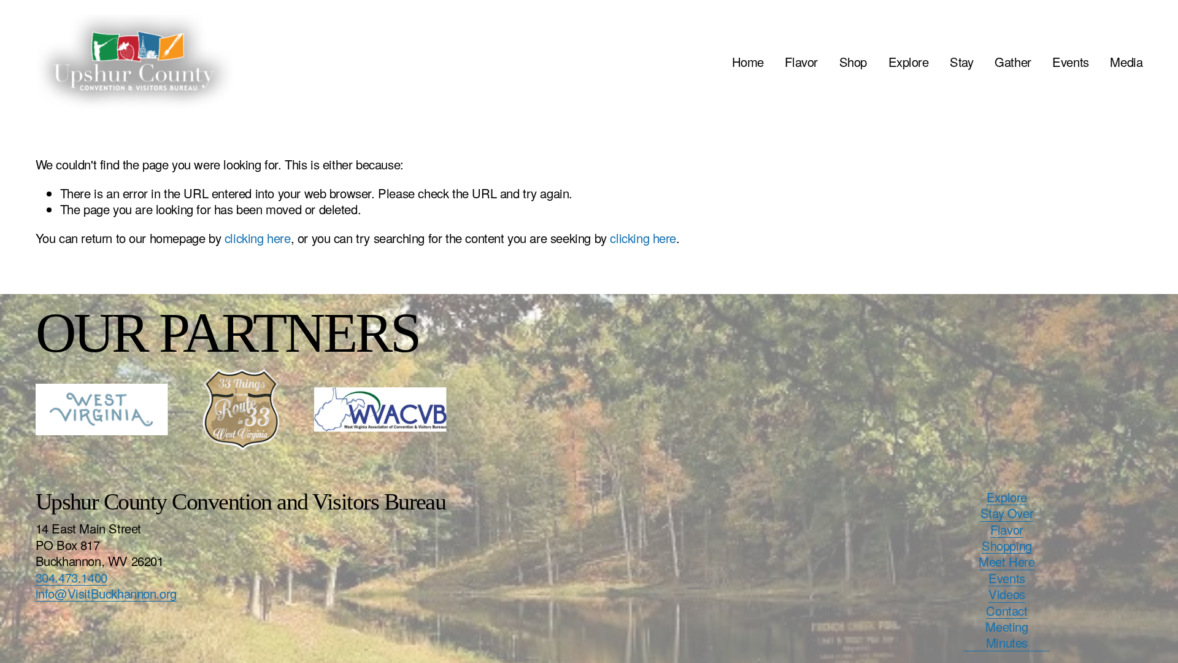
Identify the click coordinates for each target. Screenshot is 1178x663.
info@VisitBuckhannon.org (106, 594)
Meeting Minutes (1006, 635)
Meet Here (1006, 562)
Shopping (1007, 546)
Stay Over (1006, 513)
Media (1126, 62)
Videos (1006, 594)
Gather (1013, 62)
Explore (908, 62)
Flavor (801, 62)
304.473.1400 (71, 578)
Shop (853, 62)
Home (748, 62)
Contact (1006, 611)
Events (1070, 62)
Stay (961, 62)
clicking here (258, 238)
